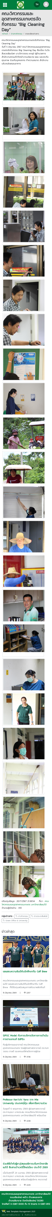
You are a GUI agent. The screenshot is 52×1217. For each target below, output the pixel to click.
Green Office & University (16, 920)
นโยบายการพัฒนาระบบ (11, 1214)
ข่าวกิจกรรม (23, 916)
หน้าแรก (5, 33)
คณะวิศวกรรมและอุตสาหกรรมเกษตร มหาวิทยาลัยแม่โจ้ (25, 902)
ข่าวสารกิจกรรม (16, 33)
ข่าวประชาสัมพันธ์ (40, 916)
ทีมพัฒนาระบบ (30, 1214)
